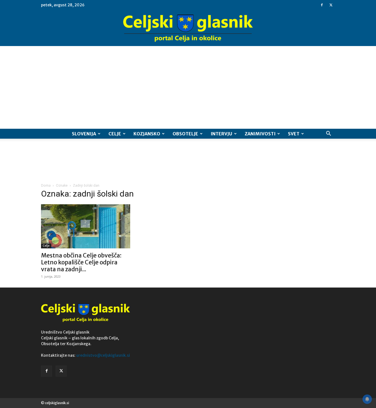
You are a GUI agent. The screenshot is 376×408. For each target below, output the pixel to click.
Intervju (221, 133)
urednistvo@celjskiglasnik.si (103, 355)
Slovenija (84, 133)
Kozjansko (146, 133)
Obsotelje (185, 133)
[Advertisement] (188, 87)
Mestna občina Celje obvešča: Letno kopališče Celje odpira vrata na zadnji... (81, 262)
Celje (114, 133)
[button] (328, 134)
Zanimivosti (260, 133)
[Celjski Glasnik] (188, 28)
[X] (331, 5)
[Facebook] (322, 5)
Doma (46, 185)
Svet (293, 133)
